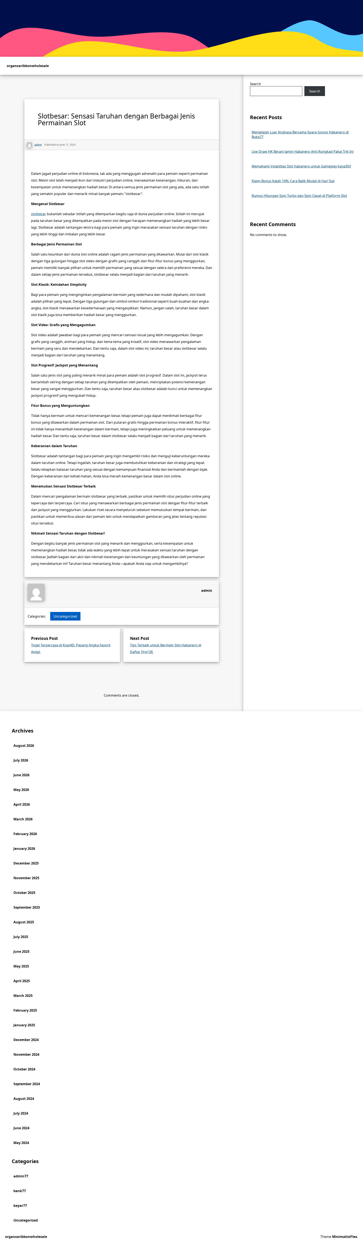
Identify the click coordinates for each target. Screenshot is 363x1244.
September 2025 (26, 907)
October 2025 (24, 892)
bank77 (19, 1191)
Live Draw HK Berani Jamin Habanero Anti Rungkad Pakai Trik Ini (303, 151)
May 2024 (21, 1142)
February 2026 (25, 834)
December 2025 (26, 863)
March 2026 (23, 819)
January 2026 (24, 848)
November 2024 (26, 1054)
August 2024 (23, 1098)
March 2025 (23, 995)
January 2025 (24, 1025)
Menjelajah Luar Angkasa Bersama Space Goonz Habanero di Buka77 (300, 134)
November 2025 (26, 878)
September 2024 (26, 1084)
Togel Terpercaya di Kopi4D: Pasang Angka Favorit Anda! (70, 648)
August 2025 (23, 922)
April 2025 (21, 981)
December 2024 (26, 1039)
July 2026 (20, 760)
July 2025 (20, 936)
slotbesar (38, 214)
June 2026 (21, 775)
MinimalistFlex (344, 1236)
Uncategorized (65, 616)
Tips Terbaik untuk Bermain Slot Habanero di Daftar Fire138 (165, 648)
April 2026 (21, 804)
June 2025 (21, 951)
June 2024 (21, 1128)
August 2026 (23, 745)
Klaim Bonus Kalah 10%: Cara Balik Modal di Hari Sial (293, 181)
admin (206, 590)
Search (255, 84)
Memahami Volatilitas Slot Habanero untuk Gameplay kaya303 (301, 166)
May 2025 (21, 966)
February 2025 (25, 1010)
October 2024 (24, 1069)
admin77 (20, 1176)
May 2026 (21, 789)
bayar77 (20, 1205)
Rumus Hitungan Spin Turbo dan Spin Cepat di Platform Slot (299, 195)
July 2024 (20, 1113)
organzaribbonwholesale (28, 65)
